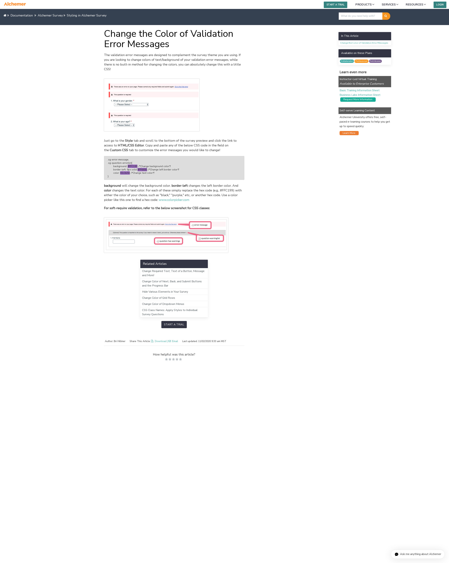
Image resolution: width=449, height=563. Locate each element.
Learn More (348, 133)
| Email (172, 341)
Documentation (22, 15)
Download (160, 341)
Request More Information (356, 99)
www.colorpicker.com (174, 200)
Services (389, 4)
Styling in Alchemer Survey (86, 15)
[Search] (386, 16)
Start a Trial (335, 4)
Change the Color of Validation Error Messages (364, 42)
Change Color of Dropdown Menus (163, 304)
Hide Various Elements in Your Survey (165, 292)
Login (440, 4)
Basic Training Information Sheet (360, 90)
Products (363, 4)
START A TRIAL (174, 324)
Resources (414, 4)
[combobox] (361, 16)
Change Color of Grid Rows (158, 298)
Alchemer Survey (50, 15)
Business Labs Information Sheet (360, 95)
